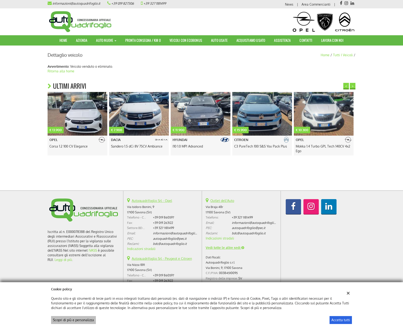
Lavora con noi (332, 40)
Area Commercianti (316, 4)
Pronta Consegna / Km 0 (143, 40)
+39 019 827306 (122, 3)
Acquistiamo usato (250, 40)
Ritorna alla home (61, 71)
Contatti (305, 40)
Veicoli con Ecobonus (186, 40)
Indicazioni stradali (141, 249)
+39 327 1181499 (154, 3)
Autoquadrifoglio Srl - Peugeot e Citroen (162, 259)
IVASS (93, 250)
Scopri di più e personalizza (73, 320)
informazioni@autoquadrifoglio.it (76, 3)
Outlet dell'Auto (222, 201)
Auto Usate (219, 40)
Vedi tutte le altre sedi (223, 248)
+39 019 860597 (163, 217)
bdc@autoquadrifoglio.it (170, 244)
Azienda (81, 40)
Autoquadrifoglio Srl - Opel (152, 201)
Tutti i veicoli (343, 55)
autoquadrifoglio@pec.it (170, 238)
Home (63, 40)
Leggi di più (63, 260)
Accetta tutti (340, 320)
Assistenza (282, 40)
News (289, 4)
